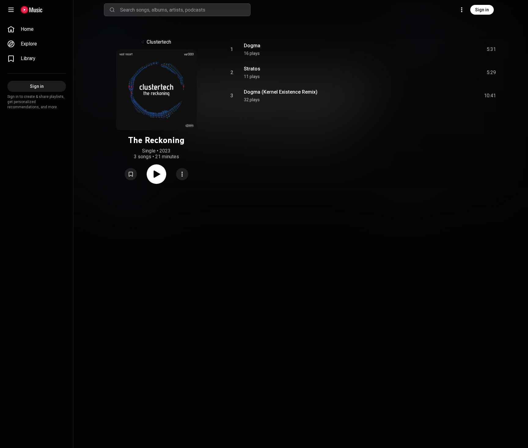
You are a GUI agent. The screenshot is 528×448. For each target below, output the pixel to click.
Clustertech (159, 42)
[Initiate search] (112, 10)
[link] (36, 29)
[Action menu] (182, 174)
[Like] (445, 49)
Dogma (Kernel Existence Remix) (280, 92)
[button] (131, 174)
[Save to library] (130, 174)
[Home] (31, 9)
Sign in (482, 9)
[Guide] (11, 9)
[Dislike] (456, 49)
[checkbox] (491, 49)
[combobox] (185, 10)
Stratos (252, 69)
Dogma (252, 45)
